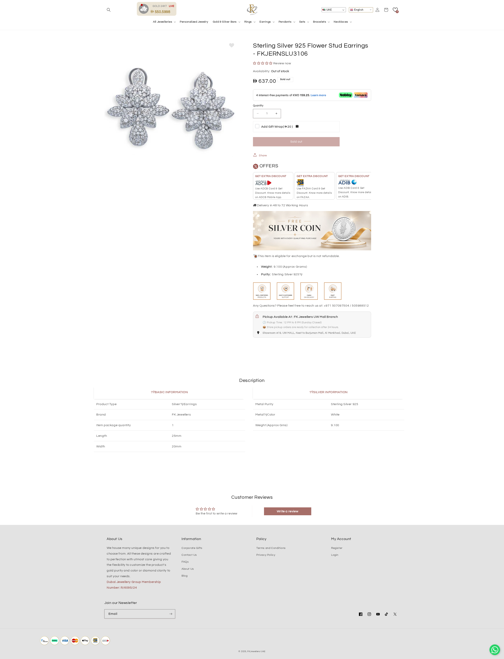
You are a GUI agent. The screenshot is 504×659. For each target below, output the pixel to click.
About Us (188, 569)
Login (334, 555)
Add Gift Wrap (277, 126)
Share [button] (263, 155)
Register (337, 548)
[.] (145, 8)
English (358, 9)
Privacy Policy (265, 555)
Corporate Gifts (192, 548)
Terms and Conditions (271, 548)
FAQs (185, 561)
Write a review (287, 511)
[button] (108, 10)
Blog (184, 575)
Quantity (258, 105)
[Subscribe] (170, 613)
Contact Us (189, 555)
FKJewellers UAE (256, 651)
